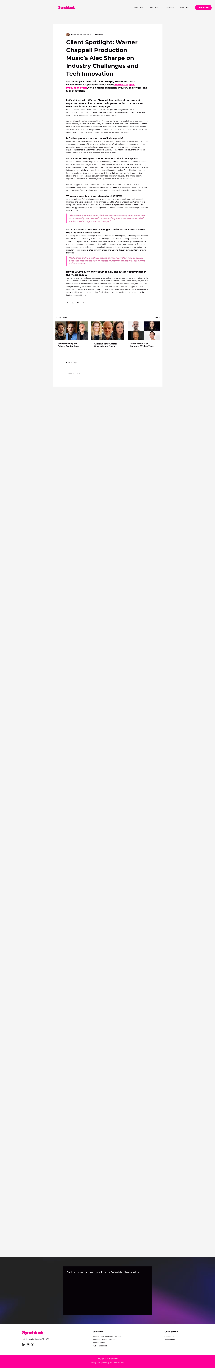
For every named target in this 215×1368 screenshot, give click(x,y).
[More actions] (147, 34)
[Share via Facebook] (67, 302)
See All (157, 317)
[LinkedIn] (24, 1345)
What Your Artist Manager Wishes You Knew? (141, 344)
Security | (105, 1363)
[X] (32, 1345)
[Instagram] (28, 1345)
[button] (168, 7)
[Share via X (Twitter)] (73, 302)
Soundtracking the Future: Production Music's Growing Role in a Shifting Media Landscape (71, 344)
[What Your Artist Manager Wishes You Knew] (144, 330)
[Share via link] (84, 302)
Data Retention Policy (116, 1363)
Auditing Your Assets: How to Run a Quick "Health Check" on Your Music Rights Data (106, 345)
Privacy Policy (96, 1363)
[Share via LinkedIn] (78, 302)
